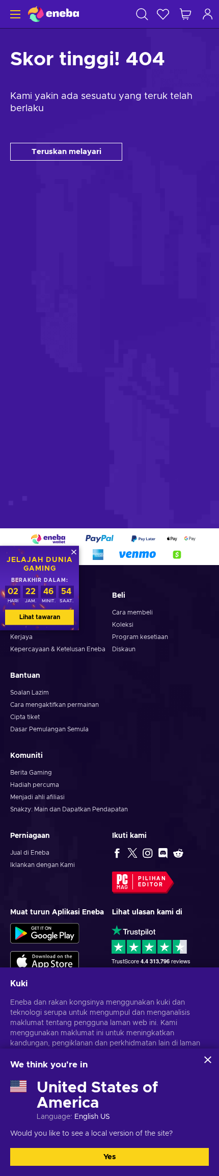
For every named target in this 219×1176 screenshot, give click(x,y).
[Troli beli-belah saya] (185, 14)
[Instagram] (148, 853)
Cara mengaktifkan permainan (54, 705)
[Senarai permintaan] (163, 14)
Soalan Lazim (29, 692)
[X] (132, 853)
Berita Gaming (31, 773)
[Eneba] (53, 14)
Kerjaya (21, 637)
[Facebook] (117, 853)
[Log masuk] (208, 14)
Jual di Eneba (29, 853)
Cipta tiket (25, 717)
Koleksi (122, 625)
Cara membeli (132, 612)
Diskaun (123, 649)
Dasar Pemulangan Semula (49, 729)
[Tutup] (208, 1060)
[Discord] (163, 853)
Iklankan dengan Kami (42, 865)
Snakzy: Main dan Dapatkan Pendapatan (69, 809)
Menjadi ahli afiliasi (37, 797)
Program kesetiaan (140, 637)
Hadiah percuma (34, 785)
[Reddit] (178, 853)
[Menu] (14, 14)
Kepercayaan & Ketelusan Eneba (57, 649)
